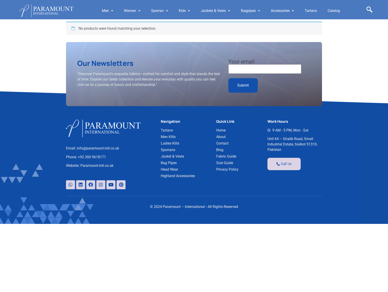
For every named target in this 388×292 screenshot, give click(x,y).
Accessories (280, 11)
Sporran (157, 11)
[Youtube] (110, 184)
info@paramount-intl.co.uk (98, 148)
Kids (182, 11)
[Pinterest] (121, 184)
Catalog (334, 11)
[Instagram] (100, 184)
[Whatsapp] (70, 184)
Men (105, 11)
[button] (108, 11)
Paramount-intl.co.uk (96, 165)
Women (130, 11)
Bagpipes (248, 11)
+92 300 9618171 (92, 157)
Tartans (311, 11)
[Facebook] (90, 184)
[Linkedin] (80, 184)
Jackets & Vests (213, 11)
